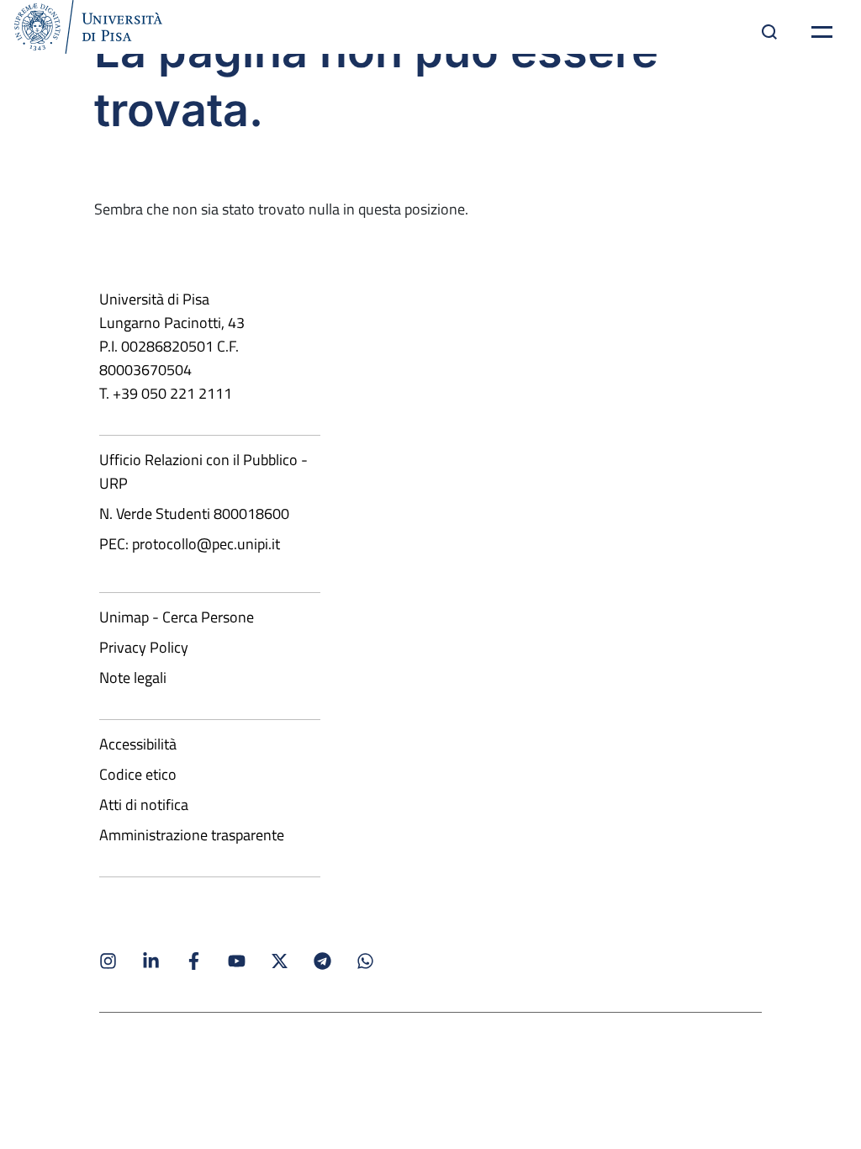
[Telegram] (322, 961)
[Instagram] (108, 961)
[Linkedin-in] (151, 961)
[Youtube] (237, 961)
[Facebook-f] (194, 961)
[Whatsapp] (365, 961)
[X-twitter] (279, 961)
